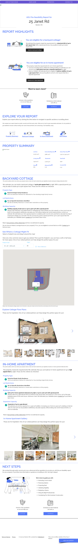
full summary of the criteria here (16, 223)
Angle (28, 242)
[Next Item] (72, 331)
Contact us (65, 225)
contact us (29, 217)
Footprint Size (6, 242)
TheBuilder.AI (41, 537)
